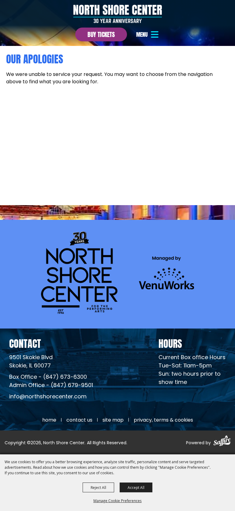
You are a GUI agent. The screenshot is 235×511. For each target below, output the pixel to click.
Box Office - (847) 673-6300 (48, 377)
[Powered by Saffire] (222, 441)
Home (49, 420)
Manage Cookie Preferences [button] (117, 500)
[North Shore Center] (117, 14)
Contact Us (79, 420)
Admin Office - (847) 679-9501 (51, 385)
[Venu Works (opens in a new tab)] (166, 272)
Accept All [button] (136, 487)
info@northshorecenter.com (48, 397)
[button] (148, 34)
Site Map (113, 420)
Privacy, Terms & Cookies (163, 420)
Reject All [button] (98, 487)
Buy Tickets (101, 33)
